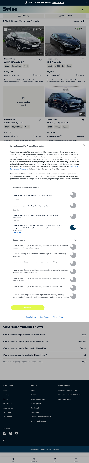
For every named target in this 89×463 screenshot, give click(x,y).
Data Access (44, 317)
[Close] (84, 145)
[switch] (73, 195)
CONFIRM (27, 308)
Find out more (58, 3)
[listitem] (44, 187)
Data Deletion (31, 317)
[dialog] (44, 231)
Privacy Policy (58, 317)
